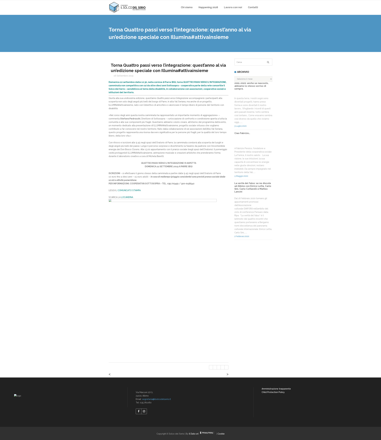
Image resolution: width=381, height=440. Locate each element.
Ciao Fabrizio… (242, 133)
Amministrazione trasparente (276, 389)
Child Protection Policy (273, 392)
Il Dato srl (194, 434)
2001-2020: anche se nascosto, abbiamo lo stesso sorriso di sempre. (251, 86)
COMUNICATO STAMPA (129, 190)
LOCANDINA (127, 197)
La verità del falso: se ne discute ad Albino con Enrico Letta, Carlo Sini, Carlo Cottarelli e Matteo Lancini (252, 187)
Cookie (221, 434)
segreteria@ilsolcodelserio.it (156, 399)
